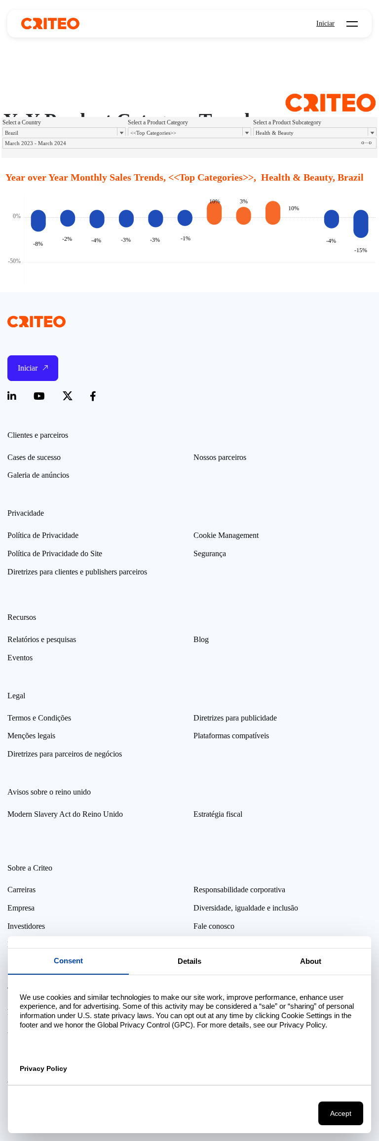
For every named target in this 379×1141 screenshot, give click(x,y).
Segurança (209, 553)
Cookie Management (226, 535)
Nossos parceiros (219, 457)
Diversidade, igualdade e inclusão (245, 908)
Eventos (20, 657)
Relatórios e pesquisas (41, 639)
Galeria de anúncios (38, 475)
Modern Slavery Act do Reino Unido (65, 814)
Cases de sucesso (34, 457)
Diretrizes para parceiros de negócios (64, 754)
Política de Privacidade (42, 535)
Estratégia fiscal (217, 814)
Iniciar (325, 23)
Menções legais (31, 735)
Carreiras (21, 889)
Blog (201, 639)
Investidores (26, 926)
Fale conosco (213, 926)
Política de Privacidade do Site (54, 553)
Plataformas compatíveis (231, 735)
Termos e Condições (39, 718)
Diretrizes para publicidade (235, 718)
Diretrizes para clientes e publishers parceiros (77, 572)
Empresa (21, 908)
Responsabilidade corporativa (239, 889)
